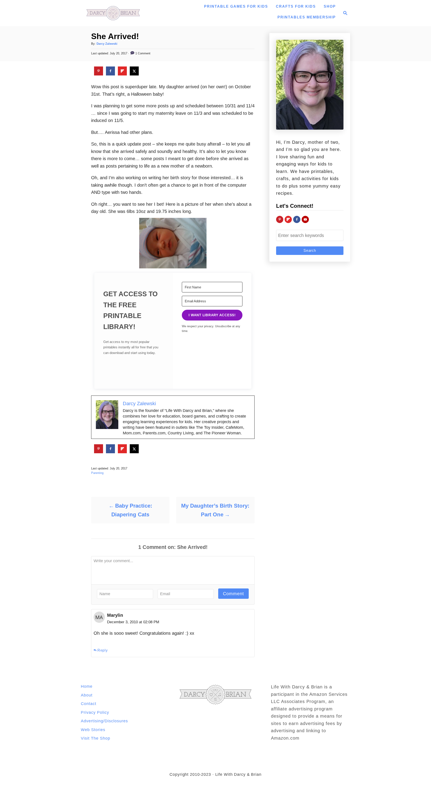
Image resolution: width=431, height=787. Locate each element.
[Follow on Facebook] (296, 219)
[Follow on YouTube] (305, 219)
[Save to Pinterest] (98, 70)
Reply (102, 650)
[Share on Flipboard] (122, 70)
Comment (233, 593)
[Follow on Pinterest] (279, 219)
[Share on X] (134, 70)
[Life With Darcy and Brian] (113, 13)
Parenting (97, 473)
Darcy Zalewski (107, 43)
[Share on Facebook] (110, 70)
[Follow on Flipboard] (288, 219)
